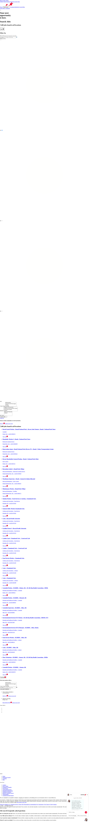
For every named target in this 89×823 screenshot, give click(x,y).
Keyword (2, 35)
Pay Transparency (40, 804)
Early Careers (5, 786)
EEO (23, 804)
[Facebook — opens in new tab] (3, 711)
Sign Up (6, 423)
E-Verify (51, 804)
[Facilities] (11, 410)
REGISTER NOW (11, 702)
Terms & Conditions (4, 804)
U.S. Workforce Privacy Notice (15, 804)
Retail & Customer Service (8, 793)
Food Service (5, 788)
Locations (5, 778)
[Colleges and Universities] (11, 407)
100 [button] (1, 401)
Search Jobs (3, 416)
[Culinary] (10, 404)
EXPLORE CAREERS (5, 8)
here (21, 802)
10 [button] (0, 130)
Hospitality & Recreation (8, 790)
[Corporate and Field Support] (10, 403)
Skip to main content (4, 0)
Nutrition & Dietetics (7, 792)
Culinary (4, 785)
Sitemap (55, 804)
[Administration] (10, 402)
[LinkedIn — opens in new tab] (3, 708)
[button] (16, 37)
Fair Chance (46, 804)
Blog (4, 779)
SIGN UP (9, 696)
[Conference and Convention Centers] (11, 408)
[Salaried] (8, 413)
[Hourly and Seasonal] (8, 411)
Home (4, 776)
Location (2, 37)
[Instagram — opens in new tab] (3, 709)
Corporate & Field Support (8, 795)
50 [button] (0, 311)
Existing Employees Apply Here (13, 1)
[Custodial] (10, 406)
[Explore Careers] (1, 9)
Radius (3, 38)
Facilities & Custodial (7, 787)
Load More (2, 677)
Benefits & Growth (6, 777)
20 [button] (0, 220)
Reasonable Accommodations (30, 804)
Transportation (6, 794)
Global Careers (3, 1)
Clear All (2, 418)
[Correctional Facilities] (11, 409)
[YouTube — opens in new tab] (3, 712)
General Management (7, 789)
